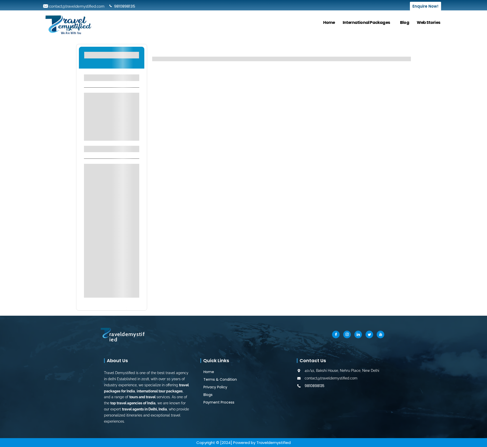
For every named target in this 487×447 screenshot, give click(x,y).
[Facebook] (336, 334)
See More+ (111, 133)
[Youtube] (380, 334)
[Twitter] (369, 334)
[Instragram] (347, 334)
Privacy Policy (215, 387)
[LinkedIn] (358, 334)
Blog (404, 22)
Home (329, 22)
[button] (367, 22)
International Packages (366, 22)
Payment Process (218, 402)
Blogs (208, 394)
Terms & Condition (220, 379)
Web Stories (428, 22)
